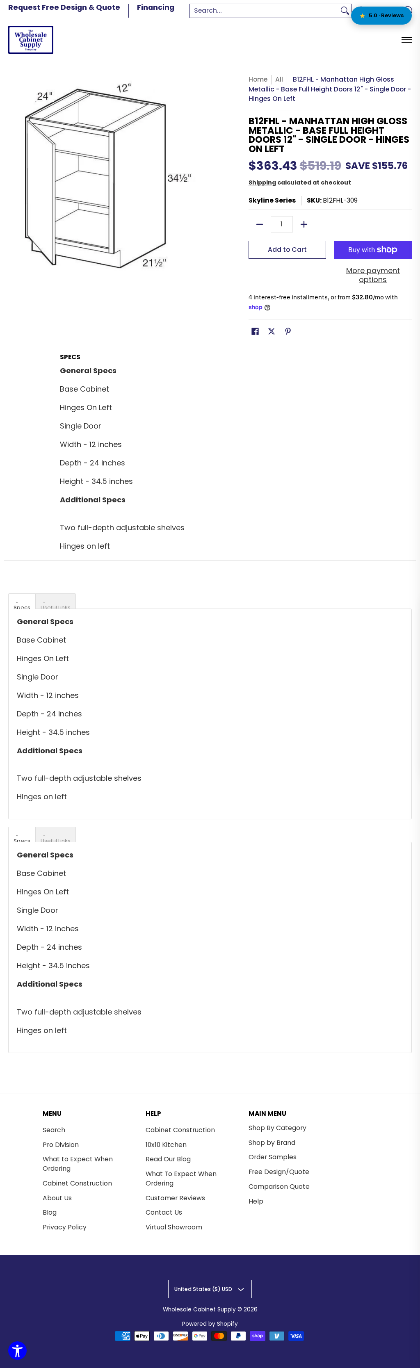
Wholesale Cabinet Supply (199, 1309)
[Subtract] (260, 224)
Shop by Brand (272, 1142)
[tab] (22, 601)
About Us (57, 1198)
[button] (255, 332)
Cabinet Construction (77, 1183)
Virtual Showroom (174, 1227)
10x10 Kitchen (166, 1144)
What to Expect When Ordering (78, 1163)
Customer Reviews (175, 1198)
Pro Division (61, 1144)
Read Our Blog (168, 1159)
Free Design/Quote (279, 1171)
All (279, 79)
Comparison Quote (279, 1186)
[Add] (304, 224)
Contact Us (164, 1212)
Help (256, 1201)
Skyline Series (272, 200)
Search (54, 1130)
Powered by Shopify (210, 1324)
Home (258, 79)
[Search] (345, 11)
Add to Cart (287, 249)
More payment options (373, 275)
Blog (50, 1212)
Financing (155, 7)
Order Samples (273, 1157)
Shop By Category (277, 1128)
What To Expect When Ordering (181, 1178)
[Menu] (406, 40)
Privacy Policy (65, 1227)
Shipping (262, 182)
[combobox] (264, 11)
